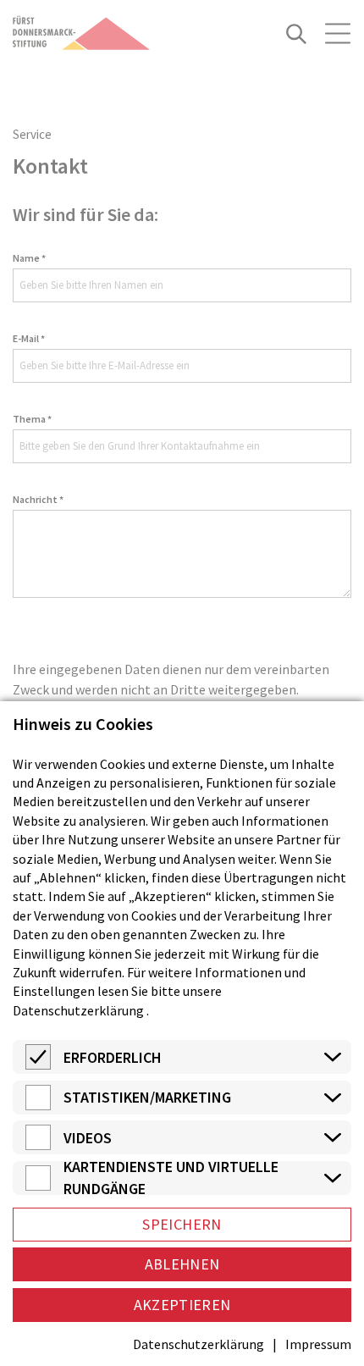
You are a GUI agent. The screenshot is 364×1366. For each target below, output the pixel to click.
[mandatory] (38, 1064)
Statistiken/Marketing (147, 1097)
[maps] (38, 1185)
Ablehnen (182, 1264)
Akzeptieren (182, 1304)
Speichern (181, 1224)
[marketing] (38, 1105)
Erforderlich (112, 1057)
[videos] (38, 1144)
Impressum (318, 1344)
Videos (87, 1138)
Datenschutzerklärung (78, 1010)
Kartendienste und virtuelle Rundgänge (171, 1178)
